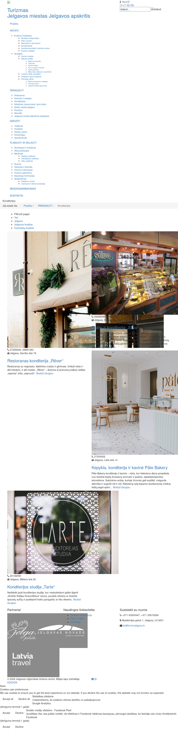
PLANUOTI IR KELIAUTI (23, 142)
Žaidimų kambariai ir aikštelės (38, 81)
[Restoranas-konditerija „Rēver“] (85, 289)
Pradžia (14, 23)
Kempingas (19, 134)
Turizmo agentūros (23, 172)
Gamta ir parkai (27, 56)
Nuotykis (18, 53)
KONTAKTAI (16, 195)
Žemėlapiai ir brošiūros (25, 147)
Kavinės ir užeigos (23, 98)
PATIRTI (14, 30)
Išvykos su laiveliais (34, 61)
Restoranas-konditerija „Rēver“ (35, 360)
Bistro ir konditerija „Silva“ (115, 327)
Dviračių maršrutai (28, 156)
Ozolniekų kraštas (24, 228)
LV (121, 5)
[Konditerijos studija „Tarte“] (63, 532)
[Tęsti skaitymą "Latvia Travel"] (33, 662)
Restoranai (19, 95)
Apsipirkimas (20, 178)
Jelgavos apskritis (69, 15)
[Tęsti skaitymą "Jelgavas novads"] (61, 630)
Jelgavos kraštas (23, 224)
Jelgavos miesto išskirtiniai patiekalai (31, 115)
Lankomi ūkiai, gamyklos (31, 74)
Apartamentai (20, 137)
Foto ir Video (77, 618)
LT (124, 5)
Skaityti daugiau (44, 373)
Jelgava (18, 221)
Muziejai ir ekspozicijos (30, 38)
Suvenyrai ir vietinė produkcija (33, 183)
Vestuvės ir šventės (23, 166)
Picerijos (18, 110)
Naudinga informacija (24, 175)
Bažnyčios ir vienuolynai (30, 43)
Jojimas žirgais (33, 65)
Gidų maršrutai (27, 161)
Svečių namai (20, 131)
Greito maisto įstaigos (24, 107)
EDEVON (12, 682)
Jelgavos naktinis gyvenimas (37, 86)
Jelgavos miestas (27, 15)
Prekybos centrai (28, 181)
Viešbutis (18, 125)
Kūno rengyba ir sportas (36, 68)
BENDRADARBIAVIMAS (23, 188)
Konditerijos (20, 101)
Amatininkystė (26, 45)
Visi (16, 217)
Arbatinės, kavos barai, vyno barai (30, 104)
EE (128, 5)
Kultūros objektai (28, 50)
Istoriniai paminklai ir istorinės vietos (35, 48)
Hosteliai (18, 128)
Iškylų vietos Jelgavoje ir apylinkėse (39, 72)
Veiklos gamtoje (33, 70)
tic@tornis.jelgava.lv (134, 625)
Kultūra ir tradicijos (23, 35)
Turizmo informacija (23, 169)
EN (132, 5)
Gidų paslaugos (21, 150)
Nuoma (17, 163)
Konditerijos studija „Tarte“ (31, 587)
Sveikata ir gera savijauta (31, 76)
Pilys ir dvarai (26, 40)
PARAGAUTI (17, 90)
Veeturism (31, 63)
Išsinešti (18, 112)
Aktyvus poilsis (27, 58)
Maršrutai (18, 153)
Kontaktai (75, 622)
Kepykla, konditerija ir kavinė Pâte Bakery (130, 467)
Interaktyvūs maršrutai (30, 158)
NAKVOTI (15, 121)
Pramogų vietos (27, 79)
